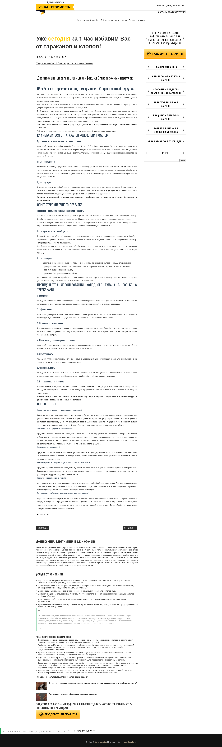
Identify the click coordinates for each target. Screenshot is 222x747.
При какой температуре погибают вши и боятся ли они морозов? (62, 676)
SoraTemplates (101, 741)
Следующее (43, 528)
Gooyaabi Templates (128, 741)
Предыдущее (129, 528)
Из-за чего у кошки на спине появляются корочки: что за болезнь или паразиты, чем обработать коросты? (93, 683)
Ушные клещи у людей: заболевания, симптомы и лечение (73, 694)
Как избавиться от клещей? (166, 141)
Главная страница (166, 66)
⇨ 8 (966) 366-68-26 (55, 57)
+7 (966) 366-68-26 (173, 5)
